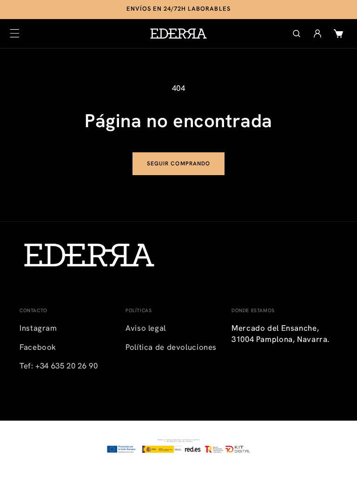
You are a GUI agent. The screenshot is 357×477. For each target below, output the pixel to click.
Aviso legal (146, 328)
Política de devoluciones (171, 347)
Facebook (38, 347)
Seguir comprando (178, 163)
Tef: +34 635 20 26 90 (59, 366)
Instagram (38, 328)
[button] (14, 33)
